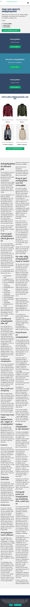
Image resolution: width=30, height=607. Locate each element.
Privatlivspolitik (17, 604)
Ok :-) (11, 604)
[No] (28, 602)
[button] (28, 2)
